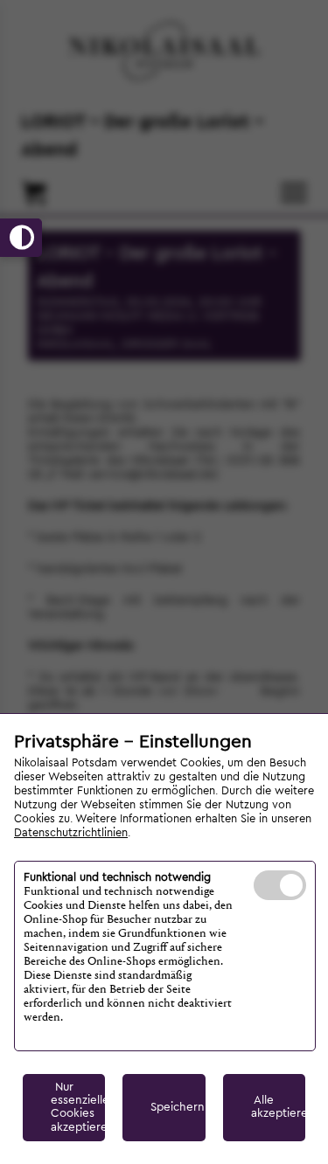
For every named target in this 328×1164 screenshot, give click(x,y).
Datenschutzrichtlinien (71, 833)
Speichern (177, 1107)
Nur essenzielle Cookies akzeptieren (78, 1107)
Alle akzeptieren (278, 1106)
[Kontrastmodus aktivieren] (21, 237)
